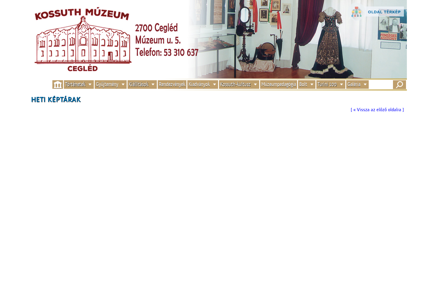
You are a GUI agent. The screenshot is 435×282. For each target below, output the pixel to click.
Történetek (75, 84)
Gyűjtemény (107, 84)
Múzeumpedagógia (278, 84)
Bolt (303, 84)
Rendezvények (172, 84)
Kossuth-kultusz (235, 84)
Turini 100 (327, 84)
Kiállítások (138, 84)
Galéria (353, 84)
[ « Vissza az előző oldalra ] (377, 109)
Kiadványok (199, 84)
